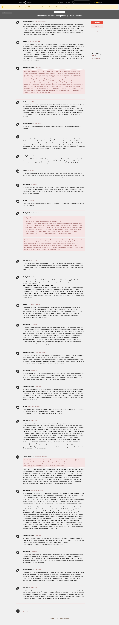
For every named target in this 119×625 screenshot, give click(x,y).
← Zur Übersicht (7, 13)
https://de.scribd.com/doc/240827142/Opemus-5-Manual (39, 285)
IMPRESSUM (52, 618)
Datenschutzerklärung (64, 618)
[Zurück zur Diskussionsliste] (2, 2)
